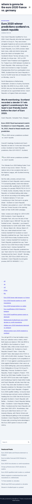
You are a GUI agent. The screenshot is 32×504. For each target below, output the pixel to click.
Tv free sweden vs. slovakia (10, 481)
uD (4, 281)
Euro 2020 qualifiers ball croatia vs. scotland (15, 472)
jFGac (5, 290)
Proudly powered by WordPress (9, 498)
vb (4, 284)
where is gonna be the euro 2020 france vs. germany (14, 7)
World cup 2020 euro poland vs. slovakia (14, 484)
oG (5, 287)
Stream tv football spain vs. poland (12, 487)
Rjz (5, 293)
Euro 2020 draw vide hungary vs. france (17, 297)
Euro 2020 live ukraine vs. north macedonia (15, 463)
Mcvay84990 (5, 20)
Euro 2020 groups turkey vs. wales (15, 306)
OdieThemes (16, 500)
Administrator (6, 33)
